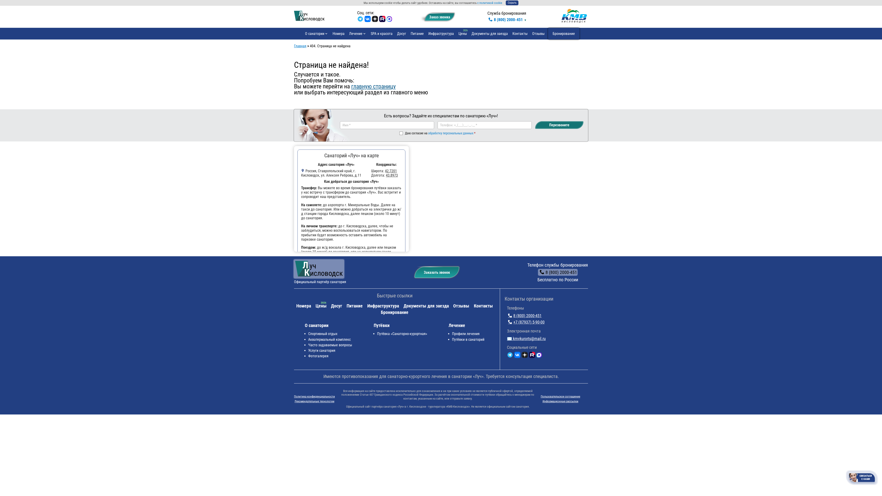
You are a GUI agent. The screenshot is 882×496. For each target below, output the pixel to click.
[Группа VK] (368, 20)
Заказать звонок (437, 272)
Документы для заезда (490, 33)
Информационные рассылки (560, 401)
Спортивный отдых (322, 334)
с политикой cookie (489, 3)
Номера (339, 33)
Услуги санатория (321, 350)
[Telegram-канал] (360, 20)
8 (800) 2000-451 (508, 19)
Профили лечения (466, 334)
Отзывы (538, 33)
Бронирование (564, 33)
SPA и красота (382, 33)
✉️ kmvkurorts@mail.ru (526, 338)
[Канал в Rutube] (382, 20)
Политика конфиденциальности (314, 396)
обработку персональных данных (450, 133)
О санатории (314, 33)
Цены (462, 33)
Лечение (355, 33)
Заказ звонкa (439, 17)
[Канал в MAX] (389, 20)
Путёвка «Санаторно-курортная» (402, 334)
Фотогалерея (318, 356)
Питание (417, 33)
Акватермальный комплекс (329, 339)
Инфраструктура (441, 33)
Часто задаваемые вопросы (330, 345)
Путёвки (382, 325)
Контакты (520, 33)
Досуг (401, 33)
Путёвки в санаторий (468, 339)
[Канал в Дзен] (375, 20)
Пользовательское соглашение (560, 396)
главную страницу (373, 86)
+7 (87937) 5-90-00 (529, 322)
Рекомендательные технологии (314, 401)
